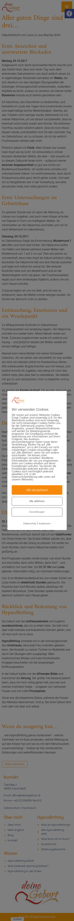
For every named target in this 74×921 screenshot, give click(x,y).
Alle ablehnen (37, 501)
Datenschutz (29, 523)
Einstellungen (37, 512)
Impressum (45, 523)
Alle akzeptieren (37, 490)
